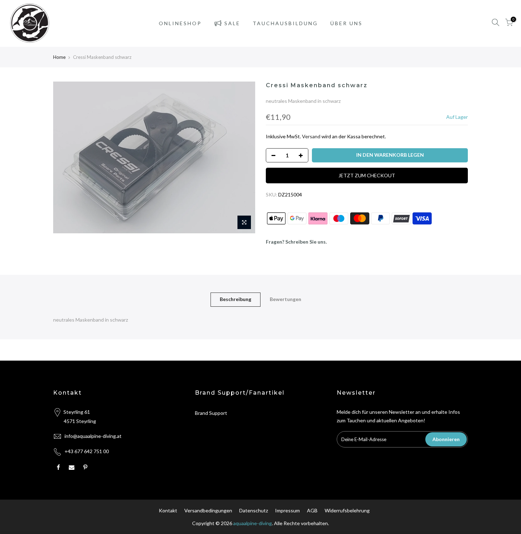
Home (59, 57)
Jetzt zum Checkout (366, 175)
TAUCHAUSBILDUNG (285, 23)
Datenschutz (253, 510)
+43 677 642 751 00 (87, 451)
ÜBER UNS (346, 23)
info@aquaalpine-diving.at (93, 436)
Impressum (287, 510)
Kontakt (168, 510)
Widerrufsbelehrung (347, 510)
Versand (311, 136)
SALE (232, 23)
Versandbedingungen (208, 510)
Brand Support (211, 413)
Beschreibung (235, 299)
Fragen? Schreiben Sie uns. (296, 242)
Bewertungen (285, 299)
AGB (312, 510)
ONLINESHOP (180, 23)
